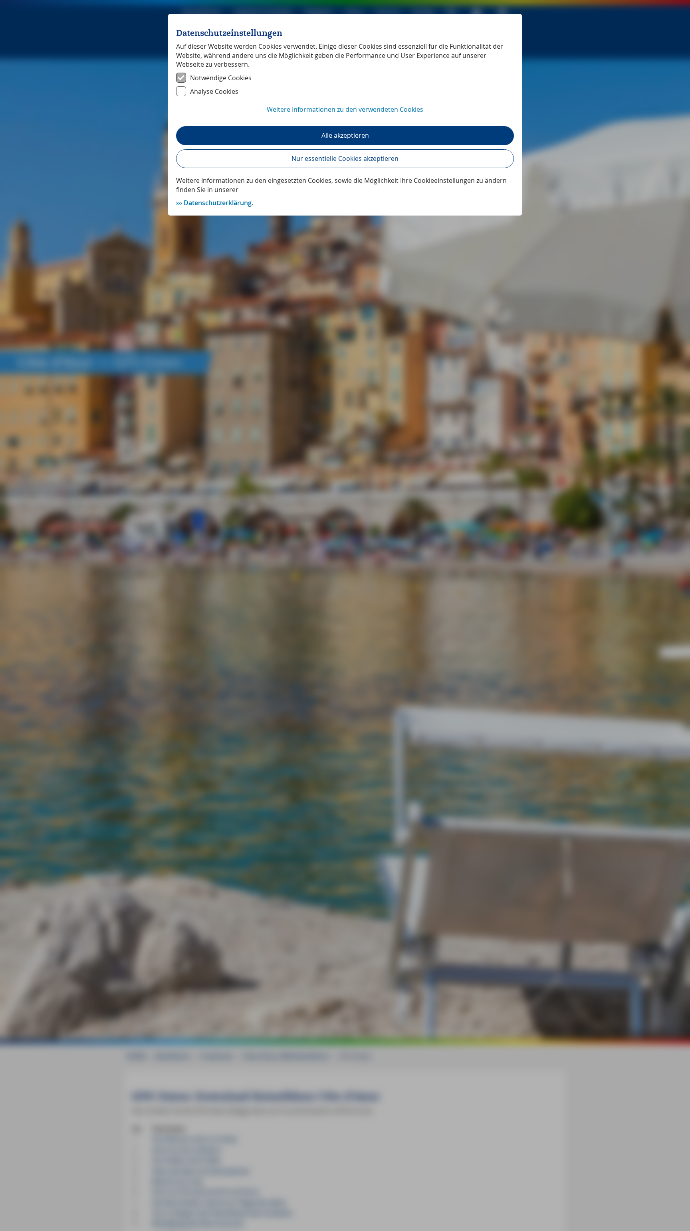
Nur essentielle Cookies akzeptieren (345, 158)
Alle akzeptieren (345, 135)
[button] (345, 114)
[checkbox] (345, 77)
